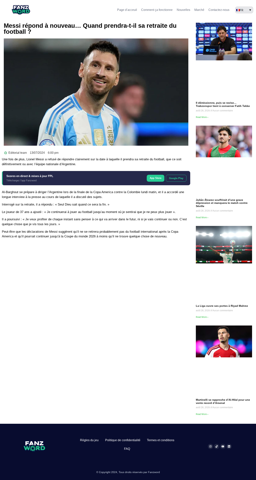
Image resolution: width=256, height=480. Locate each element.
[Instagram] (210, 446)
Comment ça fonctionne (157, 9)
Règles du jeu (89, 440)
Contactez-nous (218, 9)
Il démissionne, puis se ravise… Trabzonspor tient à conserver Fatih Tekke (223, 104)
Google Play (176, 178)
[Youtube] (222, 446)
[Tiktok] (216, 446)
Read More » (202, 117)
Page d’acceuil (127, 9)
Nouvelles (183, 9)
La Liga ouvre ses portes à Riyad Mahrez (222, 305)
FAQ (127, 448)
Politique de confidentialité (122, 440)
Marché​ (199, 9)
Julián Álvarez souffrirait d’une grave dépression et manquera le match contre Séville (222, 203)
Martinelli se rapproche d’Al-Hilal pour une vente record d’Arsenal (223, 401)
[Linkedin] (229, 446)
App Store (155, 178)
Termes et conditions (160, 440)
